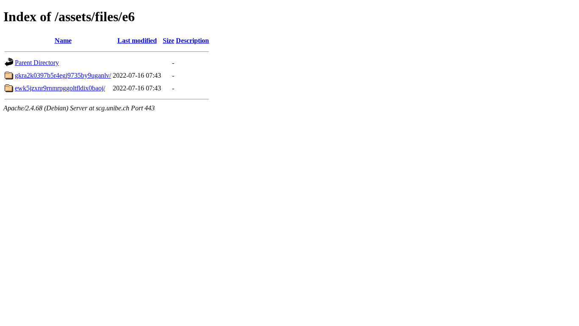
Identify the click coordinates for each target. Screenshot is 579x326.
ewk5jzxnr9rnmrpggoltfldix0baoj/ (60, 88)
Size (168, 40)
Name (63, 40)
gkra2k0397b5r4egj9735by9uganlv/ (63, 75)
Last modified (137, 40)
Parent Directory (37, 62)
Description (192, 40)
